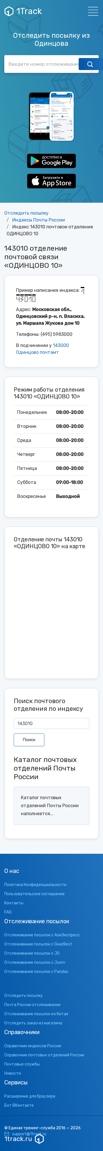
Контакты (13, 903)
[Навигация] (91, 11)
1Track (29, 11)
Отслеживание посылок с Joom (34, 962)
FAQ (7, 912)
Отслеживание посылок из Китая (36, 1014)
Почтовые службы (22, 1064)
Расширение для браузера (29, 1096)
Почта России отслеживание (32, 1004)
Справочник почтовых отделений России (44, 1055)
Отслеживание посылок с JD (32, 953)
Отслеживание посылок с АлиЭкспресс (42, 935)
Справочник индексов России (32, 1046)
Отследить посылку (26, 213)
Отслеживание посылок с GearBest (38, 944)
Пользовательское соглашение (34, 893)
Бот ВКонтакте (19, 1105)
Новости (12, 1073)
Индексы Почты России (38, 220)
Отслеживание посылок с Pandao (36, 971)
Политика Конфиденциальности (35, 884)
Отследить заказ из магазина (33, 1023)
